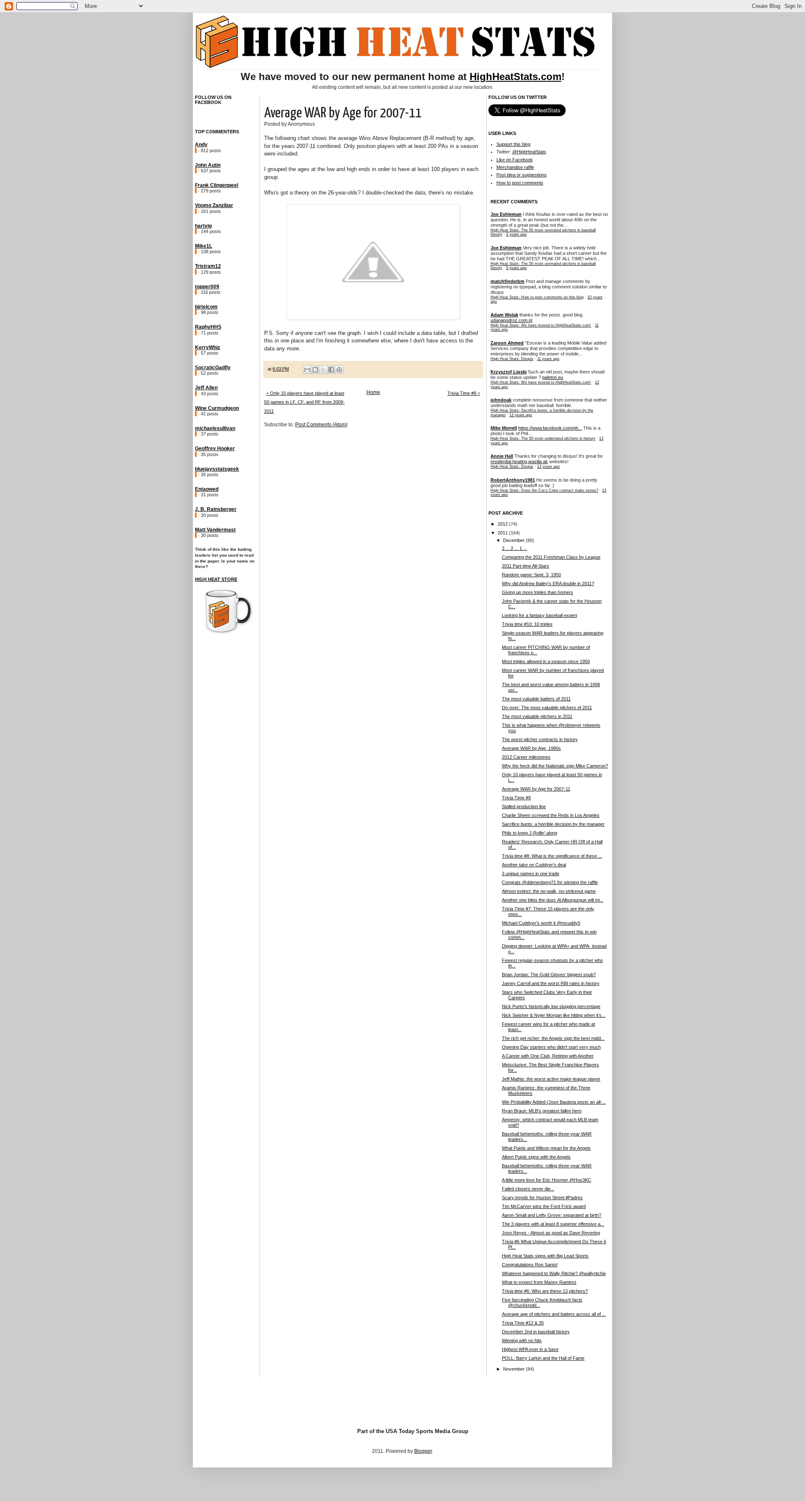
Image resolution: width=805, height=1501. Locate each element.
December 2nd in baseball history (536, 1331)
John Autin (208, 165)
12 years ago (520, 415)
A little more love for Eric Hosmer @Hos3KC (546, 1179)
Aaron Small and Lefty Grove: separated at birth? (551, 1215)
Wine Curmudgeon (217, 408)
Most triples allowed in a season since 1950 (546, 661)
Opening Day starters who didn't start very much (551, 1047)
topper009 (207, 287)
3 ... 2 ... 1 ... (514, 548)
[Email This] (307, 370)
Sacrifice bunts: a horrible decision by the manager (553, 824)
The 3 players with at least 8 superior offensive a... (553, 1223)
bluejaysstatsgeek (217, 469)
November (514, 1368)
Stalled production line (524, 806)
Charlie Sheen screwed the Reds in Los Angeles (551, 815)
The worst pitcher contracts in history (540, 739)
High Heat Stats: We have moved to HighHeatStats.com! (541, 325)
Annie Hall (502, 456)
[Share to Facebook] (331, 370)
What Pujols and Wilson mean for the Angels (546, 1148)
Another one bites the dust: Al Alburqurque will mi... (552, 899)
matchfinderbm (508, 281)
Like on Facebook (514, 159)
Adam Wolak (504, 314)
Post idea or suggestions (521, 174)
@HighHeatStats (529, 151)
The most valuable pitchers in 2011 (537, 716)
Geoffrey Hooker (215, 448)
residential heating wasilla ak (519, 461)
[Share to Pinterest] (339, 370)
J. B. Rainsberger (215, 509)
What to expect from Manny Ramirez (539, 1282)
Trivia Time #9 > (463, 393)
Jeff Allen (206, 388)
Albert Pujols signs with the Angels (536, 1156)
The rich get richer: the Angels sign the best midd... (553, 1038)
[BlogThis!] (315, 370)
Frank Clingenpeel (216, 185)
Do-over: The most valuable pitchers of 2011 (547, 707)
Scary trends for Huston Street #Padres (542, 1197)
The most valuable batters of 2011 (536, 698)
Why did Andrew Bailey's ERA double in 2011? (548, 583)
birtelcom (206, 307)
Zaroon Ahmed (507, 342)
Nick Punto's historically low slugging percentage (551, 1006)
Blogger (423, 1451)
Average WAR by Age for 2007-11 (536, 788)
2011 (503, 532)
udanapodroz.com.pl (511, 320)
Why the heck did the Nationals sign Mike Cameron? (555, 765)
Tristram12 (208, 266)
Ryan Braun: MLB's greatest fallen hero (542, 1110)
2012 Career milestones (526, 757)
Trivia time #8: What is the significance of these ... (552, 855)
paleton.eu (552, 377)
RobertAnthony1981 (513, 479)
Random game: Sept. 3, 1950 (531, 574)
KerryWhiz (207, 347)
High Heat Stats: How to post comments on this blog (537, 297)
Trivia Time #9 (516, 797)
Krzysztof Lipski (509, 371)
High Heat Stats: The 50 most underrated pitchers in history (543, 438)
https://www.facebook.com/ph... (550, 427)
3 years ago (516, 234)
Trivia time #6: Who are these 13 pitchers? (545, 1291)
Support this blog (513, 144)
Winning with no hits (522, 1340)
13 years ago (548, 466)
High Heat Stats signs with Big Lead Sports (545, 1255)
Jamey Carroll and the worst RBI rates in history (551, 983)
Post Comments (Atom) (321, 425)
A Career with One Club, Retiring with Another (548, 1055)
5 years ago (516, 268)
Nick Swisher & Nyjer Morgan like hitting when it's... (553, 1015)
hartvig (203, 226)
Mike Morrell (504, 427)
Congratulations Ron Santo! (530, 1264)
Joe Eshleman (506, 214)
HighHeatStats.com (515, 76)
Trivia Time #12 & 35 (523, 1322)
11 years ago (548, 359)
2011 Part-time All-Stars (525, 565)
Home (373, 392)
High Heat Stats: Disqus (512, 359)
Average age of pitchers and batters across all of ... (554, 1314)
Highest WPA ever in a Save (530, 1349)
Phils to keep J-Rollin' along (529, 832)
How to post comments (519, 182)
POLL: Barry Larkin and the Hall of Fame (543, 1358)
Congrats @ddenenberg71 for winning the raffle (550, 882)
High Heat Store (216, 579)
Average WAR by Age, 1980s (531, 748)
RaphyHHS (208, 327)
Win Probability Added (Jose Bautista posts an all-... (554, 1101)
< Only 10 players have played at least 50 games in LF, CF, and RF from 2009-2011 (304, 402)
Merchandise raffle (515, 167)
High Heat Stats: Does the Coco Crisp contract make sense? (544, 490)
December (514, 540)
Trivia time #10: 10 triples (527, 624)
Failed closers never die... (528, 1188)
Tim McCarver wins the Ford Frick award (544, 1206)
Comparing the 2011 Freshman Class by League (551, 557)
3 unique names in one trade (530, 873)
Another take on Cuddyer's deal (534, 864)
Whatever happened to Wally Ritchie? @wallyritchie (554, 1273)
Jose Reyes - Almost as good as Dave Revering (551, 1232)
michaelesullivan (215, 428)
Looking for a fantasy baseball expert (539, 615)
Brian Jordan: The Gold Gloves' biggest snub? (549, 974)
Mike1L (203, 246)
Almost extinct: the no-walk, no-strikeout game (549, 891)
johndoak (501, 399)
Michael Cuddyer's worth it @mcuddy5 (541, 922)
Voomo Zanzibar (214, 205)
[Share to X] (323, 370)
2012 (503, 523)
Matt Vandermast (215, 530)
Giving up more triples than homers (537, 592)
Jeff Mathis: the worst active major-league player (551, 1078)
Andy (201, 145)
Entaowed (206, 489)
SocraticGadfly (213, 368)
